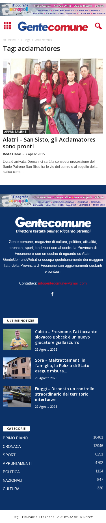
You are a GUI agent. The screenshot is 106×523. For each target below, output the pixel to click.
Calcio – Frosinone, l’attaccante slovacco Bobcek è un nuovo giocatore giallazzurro (66, 337)
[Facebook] (53, 295)
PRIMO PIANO (15, 438)
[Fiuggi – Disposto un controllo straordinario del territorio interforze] (17, 396)
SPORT (9, 455)
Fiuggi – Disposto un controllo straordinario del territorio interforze (64, 394)
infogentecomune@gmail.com (62, 283)
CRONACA (12, 446)
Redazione (12, 154)
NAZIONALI (12, 480)
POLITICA (11, 472)
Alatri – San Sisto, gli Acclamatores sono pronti (49, 143)
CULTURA (11, 489)
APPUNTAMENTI (15, 132)
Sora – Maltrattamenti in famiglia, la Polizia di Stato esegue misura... (62, 365)
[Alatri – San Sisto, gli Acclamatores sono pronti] (53, 96)
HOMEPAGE (11, 40)
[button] (97, 26)
